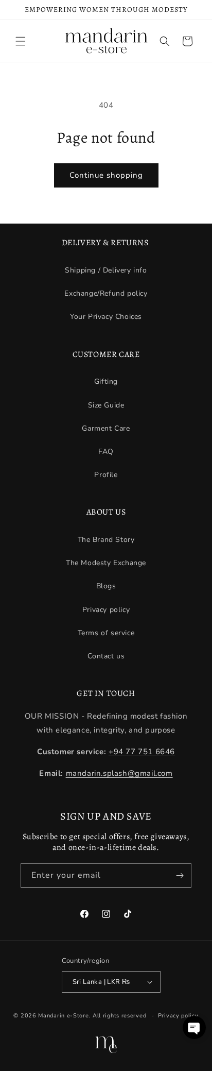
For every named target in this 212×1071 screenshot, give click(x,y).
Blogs (106, 586)
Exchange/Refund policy (105, 293)
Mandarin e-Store (63, 1015)
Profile (105, 475)
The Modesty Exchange (106, 563)
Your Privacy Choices (106, 316)
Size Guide (106, 405)
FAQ (106, 451)
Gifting (106, 381)
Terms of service (106, 633)
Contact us (106, 656)
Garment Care (106, 428)
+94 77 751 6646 (142, 751)
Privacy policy (106, 610)
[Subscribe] (179, 875)
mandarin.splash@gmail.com (119, 773)
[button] (20, 41)
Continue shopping (106, 175)
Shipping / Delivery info (106, 270)
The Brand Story (106, 540)
